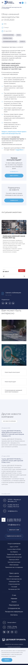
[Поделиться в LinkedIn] (13, 303)
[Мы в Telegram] (8, 632)
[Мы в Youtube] (12, 632)
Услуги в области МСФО (14, 549)
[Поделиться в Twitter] (6, 303)
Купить (22, 270)
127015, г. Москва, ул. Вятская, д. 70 (12, 627)
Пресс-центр (14, 573)
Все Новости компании (9, 421)
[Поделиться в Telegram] (9, 303)
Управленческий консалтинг (14, 557)
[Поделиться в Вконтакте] (3, 303)
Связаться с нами (14, 529)
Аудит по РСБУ (14, 546)
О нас (14, 595)
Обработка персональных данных (14, 644)
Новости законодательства (14, 579)
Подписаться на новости (14, 536)
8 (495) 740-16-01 (13, 505)
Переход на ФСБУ (14, 559)
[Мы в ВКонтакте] (4, 632)
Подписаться (14, 200)
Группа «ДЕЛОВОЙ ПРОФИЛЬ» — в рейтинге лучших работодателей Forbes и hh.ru (12, 460)
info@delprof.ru (14, 171)
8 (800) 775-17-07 (13, 506)
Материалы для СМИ (14, 589)
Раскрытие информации (14, 611)
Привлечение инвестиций (14, 554)
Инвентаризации (14, 564)
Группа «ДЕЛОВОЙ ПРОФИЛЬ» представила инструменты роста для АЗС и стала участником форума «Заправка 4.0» (13, 433)
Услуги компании (14, 543)
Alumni (14, 601)
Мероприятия (14, 605)
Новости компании (14, 576)
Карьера (14, 598)
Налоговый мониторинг (14, 562)
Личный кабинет (11, 622)
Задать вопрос (14, 175)
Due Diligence (14, 551)
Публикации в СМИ (14, 581)
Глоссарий (14, 586)
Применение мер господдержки (14, 567)
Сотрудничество (14, 608)
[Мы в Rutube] (16, 632)
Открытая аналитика (14, 584)
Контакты (14, 615)
